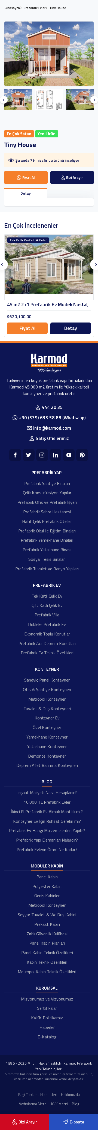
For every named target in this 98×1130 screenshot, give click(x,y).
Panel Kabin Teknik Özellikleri (47, 952)
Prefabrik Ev (47, 585)
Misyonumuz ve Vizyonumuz (47, 999)
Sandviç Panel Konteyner (47, 680)
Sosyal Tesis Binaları (47, 559)
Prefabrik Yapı (47, 472)
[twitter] (29, 455)
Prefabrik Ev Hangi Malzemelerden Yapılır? (47, 830)
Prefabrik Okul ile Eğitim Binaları (47, 531)
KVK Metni (59, 1104)
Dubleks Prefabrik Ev (47, 624)
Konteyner (47, 669)
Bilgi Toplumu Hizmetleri (37, 1094)
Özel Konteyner (47, 727)
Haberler (47, 1027)
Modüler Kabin (47, 866)
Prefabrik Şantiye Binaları (47, 483)
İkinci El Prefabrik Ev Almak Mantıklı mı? (47, 811)
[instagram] (42, 455)
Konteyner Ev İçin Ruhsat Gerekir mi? (47, 821)
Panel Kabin (47, 876)
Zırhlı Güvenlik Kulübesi (47, 933)
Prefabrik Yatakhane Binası (47, 549)
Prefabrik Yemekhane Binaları (47, 540)
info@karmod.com (52, 428)
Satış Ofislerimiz (52, 438)
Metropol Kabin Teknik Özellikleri (47, 971)
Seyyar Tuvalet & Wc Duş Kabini (47, 914)
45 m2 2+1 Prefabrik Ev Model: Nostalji (48, 304)
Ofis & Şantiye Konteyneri (47, 689)
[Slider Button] (4, 100)
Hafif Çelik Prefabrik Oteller (47, 521)
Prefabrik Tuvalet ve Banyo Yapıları (47, 568)
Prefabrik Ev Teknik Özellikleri (47, 652)
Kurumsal (47, 988)
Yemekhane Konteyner (47, 737)
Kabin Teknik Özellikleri (47, 962)
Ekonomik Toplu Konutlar (47, 634)
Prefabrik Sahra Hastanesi (47, 511)
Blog (47, 781)
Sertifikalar (47, 1008)
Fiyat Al (27, 328)
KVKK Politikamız (47, 1017)
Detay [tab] (25, 193)
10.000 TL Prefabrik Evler (47, 802)
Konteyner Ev (47, 718)
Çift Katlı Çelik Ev (47, 605)
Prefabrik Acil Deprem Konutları (47, 643)
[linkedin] (55, 455)
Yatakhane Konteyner (47, 746)
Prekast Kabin (47, 924)
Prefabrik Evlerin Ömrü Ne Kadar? (47, 849)
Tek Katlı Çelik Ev (47, 596)
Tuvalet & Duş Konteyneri (47, 708)
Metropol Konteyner (47, 699)
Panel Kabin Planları (47, 943)
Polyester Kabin (47, 886)
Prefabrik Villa (47, 614)
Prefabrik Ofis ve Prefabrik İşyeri (47, 502)
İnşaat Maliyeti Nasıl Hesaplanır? (47, 792)
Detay (70, 328)
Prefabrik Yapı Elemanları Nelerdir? (47, 840)
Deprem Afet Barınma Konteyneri (47, 765)
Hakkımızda (70, 1094)
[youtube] (69, 455)
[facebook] (15, 455)
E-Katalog (47, 1036)
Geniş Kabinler (47, 895)
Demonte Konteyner (47, 756)
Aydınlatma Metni (33, 1104)
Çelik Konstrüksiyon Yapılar (47, 492)
